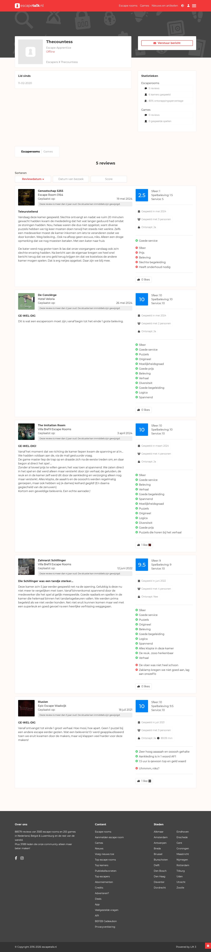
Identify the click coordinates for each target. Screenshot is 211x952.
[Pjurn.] (149, 544)
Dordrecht (160, 887)
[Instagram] (22, 858)
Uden (180, 876)
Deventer (159, 882)
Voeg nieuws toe (104, 854)
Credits (99, 887)
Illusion (43, 701)
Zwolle (180, 887)
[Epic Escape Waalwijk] (149, 781)
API (97, 915)
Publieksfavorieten (105, 870)
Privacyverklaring (105, 926)
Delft (157, 865)
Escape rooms (128, 5)
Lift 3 (193, 946)
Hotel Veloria (46, 299)
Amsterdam (161, 837)
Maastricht (183, 854)
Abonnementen (104, 882)
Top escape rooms (105, 859)
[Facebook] (16, 858)
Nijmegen (182, 859)
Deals (98, 898)
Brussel (158, 854)
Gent (179, 842)
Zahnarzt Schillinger (52, 560)
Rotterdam (183, 865)
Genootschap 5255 (50, 190)
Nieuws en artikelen (165, 5)
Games (144, 5)
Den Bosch (160, 870)
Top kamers (101, 865)
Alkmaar (159, 831)
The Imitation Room (51, 425)
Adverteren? (102, 893)
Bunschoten (161, 859)
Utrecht (181, 882)
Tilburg (181, 870)
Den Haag (159, 876)
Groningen (183, 848)
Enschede (182, 837)
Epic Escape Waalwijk (52, 705)
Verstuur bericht (169, 43)
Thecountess (69, 62)
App (97, 904)
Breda (157, 848)
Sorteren (21, 173)
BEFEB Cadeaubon (106, 921)
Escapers (52, 62)
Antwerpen (160, 842)
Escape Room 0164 (50, 194)
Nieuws (99, 848)
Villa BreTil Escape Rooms (54, 429)
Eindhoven (183, 831)
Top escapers (102, 876)
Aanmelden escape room (109, 837)
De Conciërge (47, 295)
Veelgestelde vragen (106, 910)
